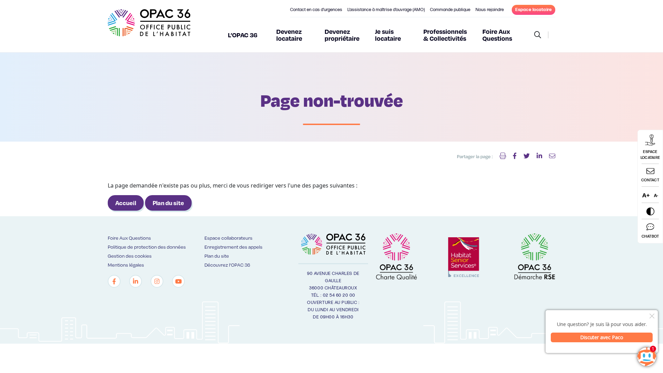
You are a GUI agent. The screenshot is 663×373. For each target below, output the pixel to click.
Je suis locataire (388, 34)
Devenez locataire (289, 34)
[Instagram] (157, 281)
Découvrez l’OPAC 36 (227, 264)
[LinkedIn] (135, 281)
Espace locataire (533, 9)
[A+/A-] (650, 195)
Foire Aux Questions (497, 34)
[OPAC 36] (149, 26)
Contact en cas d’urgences (316, 9)
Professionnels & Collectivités (445, 34)
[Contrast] (650, 211)
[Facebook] (114, 281)
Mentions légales (126, 264)
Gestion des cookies (130, 255)
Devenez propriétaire (342, 34)
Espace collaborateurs (228, 238)
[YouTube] (178, 281)
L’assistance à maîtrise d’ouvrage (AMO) (386, 9)
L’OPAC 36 (243, 35)
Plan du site (168, 203)
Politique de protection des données (147, 246)
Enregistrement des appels (233, 246)
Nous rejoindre (489, 9)
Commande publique (450, 9)
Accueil (125, 203)
